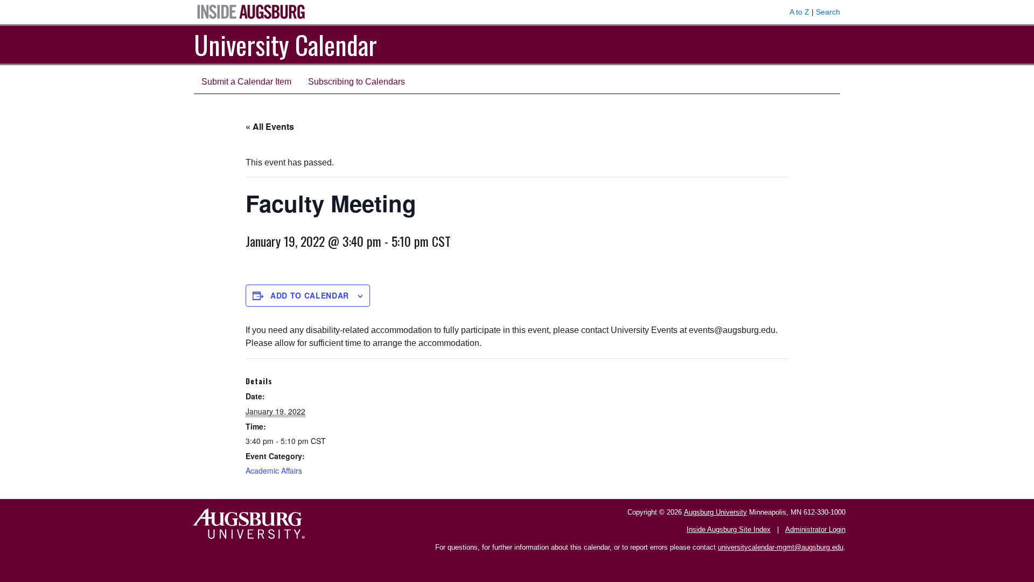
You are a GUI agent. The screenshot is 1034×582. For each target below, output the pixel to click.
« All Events (270, 126)
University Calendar (285, 44)
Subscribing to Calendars (356, 81)
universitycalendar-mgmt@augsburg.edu (780, 547)
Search (828, 12)
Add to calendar (309, 295)
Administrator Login (815, 529)
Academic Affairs (274, 470)
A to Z (799, 12)
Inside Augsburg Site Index (729, 529)
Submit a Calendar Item (246, 81)
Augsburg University (715, 512)
